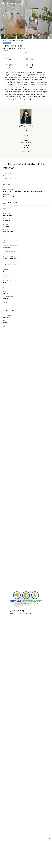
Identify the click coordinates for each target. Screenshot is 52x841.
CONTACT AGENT (26, 151)
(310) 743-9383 (26, 137)
